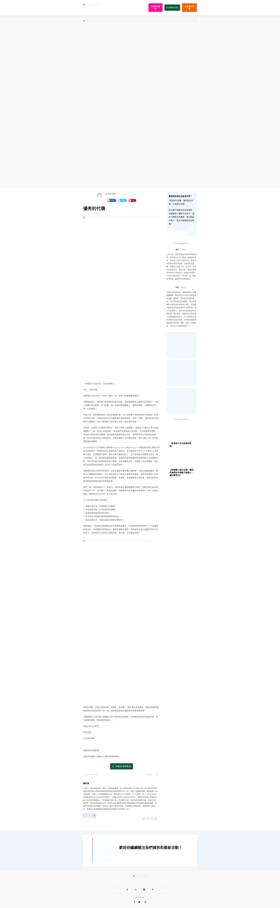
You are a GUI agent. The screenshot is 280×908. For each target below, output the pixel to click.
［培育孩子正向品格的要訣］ (182, 436)
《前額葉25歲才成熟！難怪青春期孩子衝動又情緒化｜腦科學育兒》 (182, 464)
